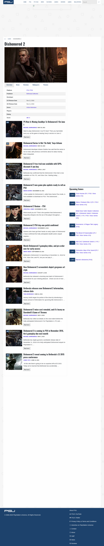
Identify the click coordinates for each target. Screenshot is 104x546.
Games (70, 2)
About (73, 532)
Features (49, 2)
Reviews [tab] (26, 85)
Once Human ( (80, 193)
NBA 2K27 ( (79, 241)
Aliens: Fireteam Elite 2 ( (84, 202)
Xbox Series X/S (81, 204)
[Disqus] (35, 439)
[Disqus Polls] (36, 396)
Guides (56, 2)
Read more (27, 137)
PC (86, 193)
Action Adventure (31, 107)
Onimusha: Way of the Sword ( (86, 250)
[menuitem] (25, 2)
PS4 (28, 90)
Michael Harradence (30, 127)
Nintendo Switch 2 (89, 241)
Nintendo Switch (85, 213)
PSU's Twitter (75, 518)
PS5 (30, 2)
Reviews (63, 2)
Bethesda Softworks (32, 93)
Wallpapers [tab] (35, 85)
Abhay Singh (27, 251)
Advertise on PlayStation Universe (82, 525)
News (42, 2)
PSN (31, 90)
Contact (73, 529)
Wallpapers (77, 2)
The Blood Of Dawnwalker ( (85, 233)
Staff (72, 536)
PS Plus (36, 2)
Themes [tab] (45, 85)
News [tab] (18, 85)
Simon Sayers (27, 190)
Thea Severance (28, 294)
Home (24, 2)
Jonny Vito (26, 360)
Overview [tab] (9, 85)
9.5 (29, 117)
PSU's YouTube (76, 514)
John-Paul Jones (28, 209)
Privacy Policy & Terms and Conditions (83, 521)
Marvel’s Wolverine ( (82, 260)
